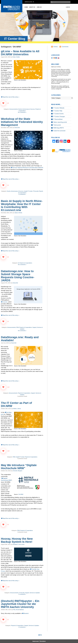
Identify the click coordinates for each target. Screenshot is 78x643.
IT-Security (35, 191)
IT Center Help (57, 111)
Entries (56, 46)
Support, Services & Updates (32, 592)
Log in (68, 7)
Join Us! (39, 7)
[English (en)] (58, 58)
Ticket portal (57, 125)
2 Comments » (22, 194)
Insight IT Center (28, 191)
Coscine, (5, 302)
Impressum (36, 641)
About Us (32, 7)
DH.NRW (20, 494)
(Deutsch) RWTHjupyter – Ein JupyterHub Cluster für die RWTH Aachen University (20, 604)
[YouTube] (68, 141)
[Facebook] (57, 141)
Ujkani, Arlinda (18, 212)
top (41, 635)
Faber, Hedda (16, 57)
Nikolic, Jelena (17, 408)
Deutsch (26, 613)
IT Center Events (58, 113)
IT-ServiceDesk (57, 119)
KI (18, 263)
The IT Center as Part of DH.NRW (16, 404)
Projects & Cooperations (26, 263)
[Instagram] (61, 141)
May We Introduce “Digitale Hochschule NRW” (19, 467)
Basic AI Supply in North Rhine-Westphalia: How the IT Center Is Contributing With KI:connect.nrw (22, 205)
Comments (65, 46)
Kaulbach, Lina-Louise (18, 544)
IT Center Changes (59, 116)
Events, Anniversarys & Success (26, 109)
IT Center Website (58, 108)
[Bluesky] (54, 141)
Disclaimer (43, 641)
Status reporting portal (60, 122)
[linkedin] (65, 141)
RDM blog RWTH (58, 128)
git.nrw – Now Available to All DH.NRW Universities (20, 53)
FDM (17, 327)
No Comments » (22, 112)
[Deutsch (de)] (54, 58)
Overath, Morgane (17, 470)
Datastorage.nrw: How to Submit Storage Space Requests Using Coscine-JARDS (17, 276)
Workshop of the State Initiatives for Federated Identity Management (22, 121)
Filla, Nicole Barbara (18, 609)
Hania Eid (17, 127)
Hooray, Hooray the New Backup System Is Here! (17, 540)
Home (26, 7)
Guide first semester (59, 130)
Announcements (13, 109)
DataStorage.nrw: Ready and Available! (20, 339)
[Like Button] (3, 103)
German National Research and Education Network (27, 167)
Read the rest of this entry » (10, 97)
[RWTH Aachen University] (11, 12)
